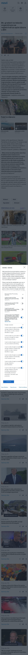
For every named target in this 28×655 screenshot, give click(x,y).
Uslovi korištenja (23, 387)
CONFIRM (8, 381)
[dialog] (14, 327)
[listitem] (14, 294)
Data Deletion (4, 387)
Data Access (13, 387)
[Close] (24, 267)
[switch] (22, 298)
